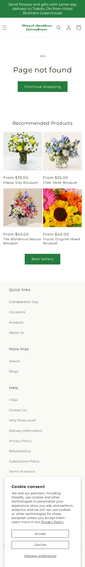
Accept (40, 534)
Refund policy (20, 451)
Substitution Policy (24, 461)
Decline (40, 545)
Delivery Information (25, 431)
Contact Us (18, 410)
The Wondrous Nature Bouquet (22, 241)
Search (14, 361)
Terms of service (22, 471)
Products (16, 322)
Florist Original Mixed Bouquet (61, 241)
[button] (59, 28)
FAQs (13, 400)
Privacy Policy (52, 522)
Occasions (17, 312)
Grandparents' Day (24, 302)
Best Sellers (42, 259)
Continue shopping (42, 86)
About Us (16, 333)
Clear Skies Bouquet (60, 182)
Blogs (13, 371)
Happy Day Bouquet (20, 182)
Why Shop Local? (23, 420)
